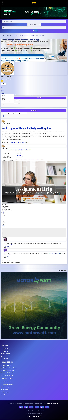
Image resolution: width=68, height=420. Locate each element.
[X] (21, 407)
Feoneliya (6, 241)
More (3, 141)
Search (34, 30)
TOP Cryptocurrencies (8, 375)
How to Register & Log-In (8, 370)
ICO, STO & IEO (6, 348)
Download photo (7, 157)
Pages (3, 95)
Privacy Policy (6, 387)
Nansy (5, 251)
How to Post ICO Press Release (10, 367)
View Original (6, 156)
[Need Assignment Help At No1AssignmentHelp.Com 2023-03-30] (34, 182)
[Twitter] (27, 416)
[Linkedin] (34, 416)
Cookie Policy (6, 389)
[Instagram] (37, 407)
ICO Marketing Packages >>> (51, 403)
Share (19, 155)
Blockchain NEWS (7, 356)
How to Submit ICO (7, 365)
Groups (3, 98)
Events (3, 97)
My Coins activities (6, 101)
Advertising (63, 270)
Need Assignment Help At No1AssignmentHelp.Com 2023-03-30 (29, 159)
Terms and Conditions (8, 384)
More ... (12, 244)
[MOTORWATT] (34, 305)
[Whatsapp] (36, 416)
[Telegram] (26, 407)
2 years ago (6, 246)
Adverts (3, 99)
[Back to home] (34, 3)
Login (4, 394)
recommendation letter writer (55, 253)
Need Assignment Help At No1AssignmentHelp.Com (27, 128)
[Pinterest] (38, 416)
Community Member (7, 79)
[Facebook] (31, 407)
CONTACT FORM (6, 382)
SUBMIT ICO (5, 351)
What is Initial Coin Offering (9, 372)
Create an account (7, 391)
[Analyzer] (34, 12)
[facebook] (31, 416)
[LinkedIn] (42, 407)
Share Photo (6, 153)
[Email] (47, 407)
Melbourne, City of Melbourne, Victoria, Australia (19, 142)
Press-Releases (6, 353)
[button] (66, 3)
